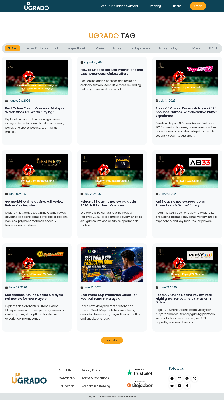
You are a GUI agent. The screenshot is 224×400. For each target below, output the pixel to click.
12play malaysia (170, 48)
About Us (65, 370)
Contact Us (67, 378)
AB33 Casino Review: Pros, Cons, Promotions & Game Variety (180, 203)
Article (198, 6)
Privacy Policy (91, 370)
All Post (12, 48)
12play (117, 48)
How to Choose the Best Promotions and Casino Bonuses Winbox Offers (111, 72)
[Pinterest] (187, 379)
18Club (195, 48)
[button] (112, 340)
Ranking (155, 6)
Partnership (66, 386)
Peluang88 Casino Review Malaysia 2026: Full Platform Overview (108, 203)
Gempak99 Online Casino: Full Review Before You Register (34, 203)
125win (99, 48)
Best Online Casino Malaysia (119, 6)
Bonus (177, 6)
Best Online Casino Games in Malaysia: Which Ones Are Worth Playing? (35, 110)
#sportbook (77, 48)
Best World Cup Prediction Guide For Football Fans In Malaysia (108, 297)
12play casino (140, 48)
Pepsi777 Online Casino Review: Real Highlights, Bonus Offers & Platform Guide (184, 299)
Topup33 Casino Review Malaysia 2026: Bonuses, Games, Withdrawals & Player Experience (186, 112)
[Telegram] (179, 386)
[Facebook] (172, 379)
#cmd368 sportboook (43, 48)
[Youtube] (172, 386)
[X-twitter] (194, 379)
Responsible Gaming (96, 386)
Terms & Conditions (95, 378)
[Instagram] (179, 379)
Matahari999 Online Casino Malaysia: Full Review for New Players (34, 297)
